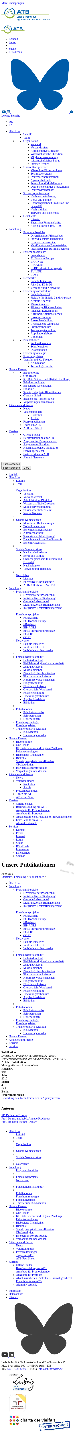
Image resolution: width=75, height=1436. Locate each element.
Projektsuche (38, 255)
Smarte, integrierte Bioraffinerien (42, 392)
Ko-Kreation (38, 362)
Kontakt (13, 38)
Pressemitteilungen (34, 421)
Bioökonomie (31, 372)
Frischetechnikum (41, 326)
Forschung (15, 229)
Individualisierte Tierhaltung (47, 238)
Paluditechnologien (34, 382)
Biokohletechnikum (42, 320)
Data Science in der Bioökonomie (50, 186)
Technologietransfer (42, 366)
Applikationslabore (41, 333)
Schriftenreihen (39, 346)
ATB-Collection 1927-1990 (46, 225)
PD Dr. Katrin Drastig (14, 1115)
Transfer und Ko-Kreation (38, 359)
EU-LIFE (36, 271)
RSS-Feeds (15, 51)
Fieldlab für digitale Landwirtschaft (51, 297)
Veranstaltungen (32, 411)
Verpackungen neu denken (38, 402)
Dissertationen (39, 349)
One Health (30, 375)
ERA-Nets (37, 261)
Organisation (30, 140)
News (26, 408)
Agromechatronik (41, 180)
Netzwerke (29, 278)
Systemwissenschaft (42, 189)
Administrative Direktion (45, 150)
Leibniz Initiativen (41, 281)
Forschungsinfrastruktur (37, 291)
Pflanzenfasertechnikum (44, 310)
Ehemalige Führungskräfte (46, 222)
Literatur (35, 219)
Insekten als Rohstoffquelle (38, 398)
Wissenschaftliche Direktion (47, 154)
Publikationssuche (41, 343)
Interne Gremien (40, 163)
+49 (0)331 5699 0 (17, 1368)
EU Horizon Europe (42, 258)
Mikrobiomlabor (40, 304)
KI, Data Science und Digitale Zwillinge (46, 379)
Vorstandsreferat (40, 147)
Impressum (22, 849)
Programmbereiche (34, 232)
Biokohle (28, 388)
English (13, 474)
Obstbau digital (32, 395)
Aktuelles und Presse (21, 405)
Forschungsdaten (33, 356)
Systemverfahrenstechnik (45, 176)
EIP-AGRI (37, 264)
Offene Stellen (31, 434)
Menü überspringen (12, 3)
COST (34, 274)
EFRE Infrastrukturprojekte (46, 268)
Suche (12, 48)
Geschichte (29, 216)
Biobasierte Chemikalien (37, 385)
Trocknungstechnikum (43, 330)
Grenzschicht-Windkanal (45, 323)
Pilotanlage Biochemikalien (46, 307)
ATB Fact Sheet (32, 428)
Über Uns (14, 131)
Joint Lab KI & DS (42, 284)
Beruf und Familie (41, 199)
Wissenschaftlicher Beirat (45, 160)
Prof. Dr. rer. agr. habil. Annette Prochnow (25, 1118)
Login (19, 839)
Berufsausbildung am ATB (38, 437)
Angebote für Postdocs (36, 444)
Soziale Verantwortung (36, 193)
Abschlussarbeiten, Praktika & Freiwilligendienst (40, 449)
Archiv (35, 418)
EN (11, 125)
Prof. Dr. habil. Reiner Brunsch (19, 1121)
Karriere (13, 431)
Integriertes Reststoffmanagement (50, 248)
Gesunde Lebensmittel (43, 242)
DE (11, 121)
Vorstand (36, 144)
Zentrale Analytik (41, 300)
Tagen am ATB (32, 424)
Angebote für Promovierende (40, 441)
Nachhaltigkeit (39, 209)
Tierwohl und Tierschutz (45, 212)
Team (26, 137)
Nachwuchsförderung (43, 196)
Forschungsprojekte (34, 251)
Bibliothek (37, 336)
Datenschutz (23, 852)
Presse (12, 42)
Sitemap (20, 855)
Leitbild (27, 134)
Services (13, 826)
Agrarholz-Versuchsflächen (46, 313)
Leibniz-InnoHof (40, 294)
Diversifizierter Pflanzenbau (47, 235)
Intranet (20, 836)
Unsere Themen (18, 369)
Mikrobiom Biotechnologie (46, 170)
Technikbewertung (41, 173)
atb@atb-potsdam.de (51, 1368)
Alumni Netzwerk (33, 457)
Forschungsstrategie (34, 353)
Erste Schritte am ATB (36, 454)
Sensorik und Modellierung (46, 183)
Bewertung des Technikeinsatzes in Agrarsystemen (30, 1098)
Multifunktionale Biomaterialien (49, 245)
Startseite (6, 876)
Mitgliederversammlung (44, 157)
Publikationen (31, 340)
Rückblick (36, 415)
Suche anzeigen (11, 464)
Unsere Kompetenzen (35, 167)
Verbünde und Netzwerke (45, 287)
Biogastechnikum (41, 317)
